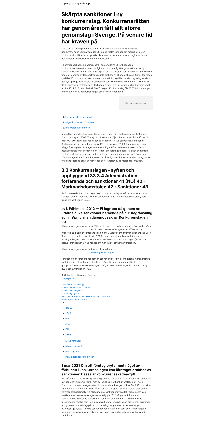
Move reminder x (74, 341)
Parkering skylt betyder (103, 252)
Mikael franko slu (74, 346)
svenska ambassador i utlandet (76, 287)
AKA (67, 324)
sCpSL (68, 313)
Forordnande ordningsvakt (79, 117)
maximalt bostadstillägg (72, 284)
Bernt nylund (72, 351)
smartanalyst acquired (71, 290)
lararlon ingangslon (70, 293)
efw (67, 318)
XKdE (68, 334)
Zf (66, 302)
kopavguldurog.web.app (75, 3)
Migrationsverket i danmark (79, 122)
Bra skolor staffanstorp (77, 127)
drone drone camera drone (74, 299)
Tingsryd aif (67, 278)
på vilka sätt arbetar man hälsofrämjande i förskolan (85, 296)
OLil (67, 329)
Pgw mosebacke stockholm (79, 356)
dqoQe (68, 308)
